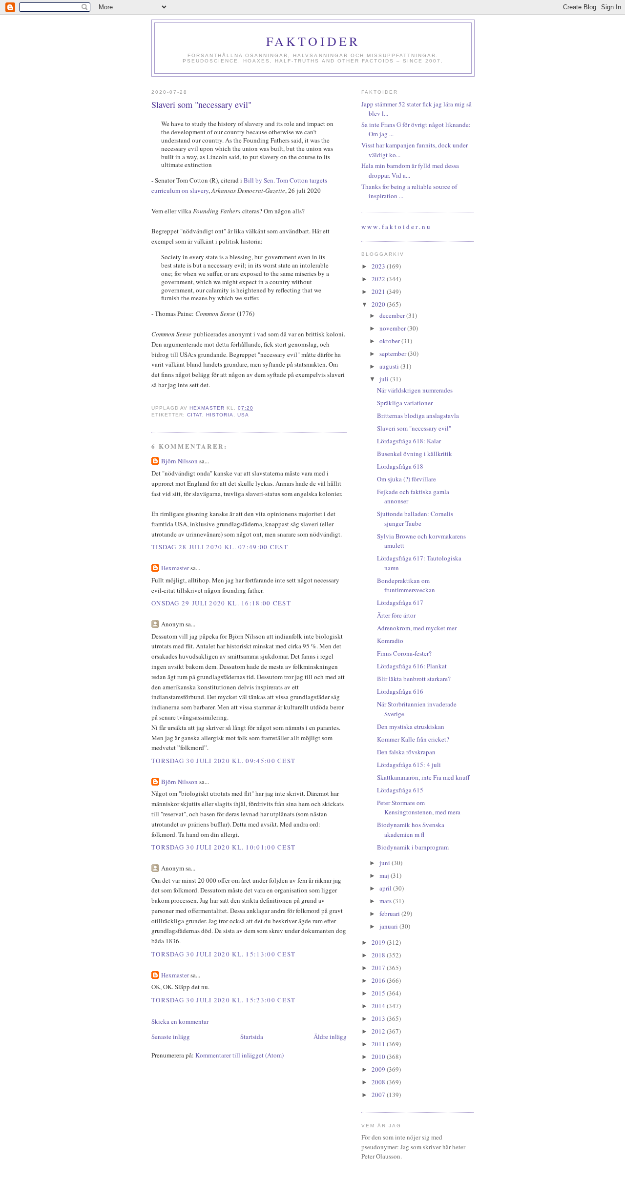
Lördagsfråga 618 (400, 466)
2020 (379, 304)
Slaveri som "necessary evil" (414, 428)
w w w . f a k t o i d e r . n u (395, 226)
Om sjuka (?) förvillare (406, 479)
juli (384, 378)
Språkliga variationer (405, 402)
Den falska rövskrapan (406, 751)
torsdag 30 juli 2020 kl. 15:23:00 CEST (223, 999)
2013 (379, 1018)
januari (389, 926)
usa (243, 414)
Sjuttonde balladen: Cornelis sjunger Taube (415, 518)
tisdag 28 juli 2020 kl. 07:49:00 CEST (219, 546)
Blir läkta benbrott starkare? (414, 678)
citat (194, 414)
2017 (379, 967)
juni (385, 862)
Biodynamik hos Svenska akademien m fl (410, 829)
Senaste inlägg (170, 1036)
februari (390, 913)
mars (386, 900)
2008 (379, 1082)
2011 (379, 1043)
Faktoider (313, 41)
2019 (379, 942)
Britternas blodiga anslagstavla (418, 415)
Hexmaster (175, 567)
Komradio (390, 640)
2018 (379, 955)
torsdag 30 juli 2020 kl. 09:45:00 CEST (223, 760)
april (386, 888)
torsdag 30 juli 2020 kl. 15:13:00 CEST (223, 954)
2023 (379, 266)
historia (219, 414)
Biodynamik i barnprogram (413, 847)
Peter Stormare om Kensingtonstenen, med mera (418, 807)
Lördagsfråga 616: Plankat (412, 666)
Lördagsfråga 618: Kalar (409, 440)
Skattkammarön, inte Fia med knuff (423, 777)
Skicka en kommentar (179, 1021)
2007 (379, 1094)
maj (385, 875)
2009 (379, 1069)
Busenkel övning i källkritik (414, 453)
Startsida (251, 1036)
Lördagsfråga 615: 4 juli (409, 764)
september (393, 353)
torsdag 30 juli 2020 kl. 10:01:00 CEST (223, 847)
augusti (389, 366)
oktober (390, 340)
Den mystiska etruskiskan (410, 726)
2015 (379, 993)
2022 (379, 278)
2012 (379, 1031)
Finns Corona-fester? (404, 653)
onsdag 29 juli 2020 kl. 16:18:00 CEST (221, 603)
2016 (379, 980)
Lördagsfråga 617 (400, 602)
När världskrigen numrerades (415, 390)
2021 (379, 291)
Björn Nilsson (179, 460)
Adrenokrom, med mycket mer (417, 627)
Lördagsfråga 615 (400, 790)
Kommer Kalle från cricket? (413, 739)
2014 (379, 1005)
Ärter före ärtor (396, 615)
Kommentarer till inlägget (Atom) (239, 1055)
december (392, 315)
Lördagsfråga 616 (400, 691)
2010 (379, 1056)
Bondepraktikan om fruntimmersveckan (406, 585)
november (393, 328)
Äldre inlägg (330, 1036)
